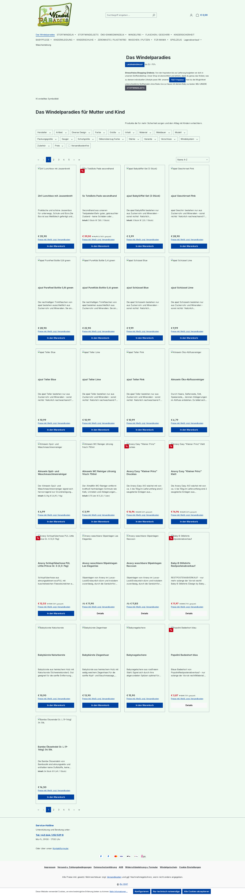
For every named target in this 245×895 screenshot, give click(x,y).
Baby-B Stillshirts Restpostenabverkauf (183, 564)
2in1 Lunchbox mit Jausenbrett (55, 195)
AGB (121, 867)
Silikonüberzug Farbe (109, 139)
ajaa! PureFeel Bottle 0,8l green (55, 287)
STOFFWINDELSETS (136, 88)
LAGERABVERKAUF (135, 64)
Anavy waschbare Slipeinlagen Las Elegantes (99, 564)
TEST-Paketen (177, 80)
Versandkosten (114, 877)
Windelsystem (188, 139)
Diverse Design (79, 132)
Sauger (65, 139)
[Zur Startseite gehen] (55, 14)
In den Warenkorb (56, 246)
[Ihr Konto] (191, 15)
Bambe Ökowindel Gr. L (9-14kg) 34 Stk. (53, 748)
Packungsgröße (45, 139)
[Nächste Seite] (74, 159)
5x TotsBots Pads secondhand (99, 195)
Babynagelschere (136, 655)
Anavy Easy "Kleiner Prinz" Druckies (142, 472)
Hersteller (42, 132)
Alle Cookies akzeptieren (196, 891)
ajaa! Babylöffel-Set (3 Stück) (143, 195)
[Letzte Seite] (79, 159)
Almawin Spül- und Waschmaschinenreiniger (52, 472)
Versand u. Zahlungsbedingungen (74, 867)
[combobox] (128, 15)
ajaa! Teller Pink (135, 379)
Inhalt (128, 132)
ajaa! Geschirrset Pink (183, 195)
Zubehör (41, 145)
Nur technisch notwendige (166, 891)
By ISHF (124, 884)
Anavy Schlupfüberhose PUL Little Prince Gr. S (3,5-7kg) (54, 564)
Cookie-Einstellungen (190, 867)
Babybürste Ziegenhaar (95, 655)
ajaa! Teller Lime (91, 379)
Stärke (132, 139)
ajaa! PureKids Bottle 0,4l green (100, 287)
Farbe (98, 132)
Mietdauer (161, 132)
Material (143, 132)
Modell (178, 132)
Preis (57, 145)
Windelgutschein (168, 867)
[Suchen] (154, 15)
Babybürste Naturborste (51, 655)
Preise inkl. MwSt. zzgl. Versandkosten (54, 239)
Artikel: (59, 132)
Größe (113, 132)
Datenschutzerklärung (105, 867)
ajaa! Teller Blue (47, 379)
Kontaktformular (60, 848)
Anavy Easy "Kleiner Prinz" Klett (186, 472)
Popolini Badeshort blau (184, 655)
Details (100, 613)
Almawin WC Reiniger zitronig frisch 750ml (99, 472)
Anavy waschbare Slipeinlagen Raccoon (144, 564)
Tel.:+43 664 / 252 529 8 (50, 835)
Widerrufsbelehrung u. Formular (141, 867)
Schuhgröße (84, 139)
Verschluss (166, 139)
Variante (148, 139)
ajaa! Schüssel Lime (182, 287)
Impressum (49, 867)
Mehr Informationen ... (119, 891)
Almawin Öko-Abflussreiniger (187, 379)
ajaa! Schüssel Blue (138, 287)
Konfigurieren (142, 891)
